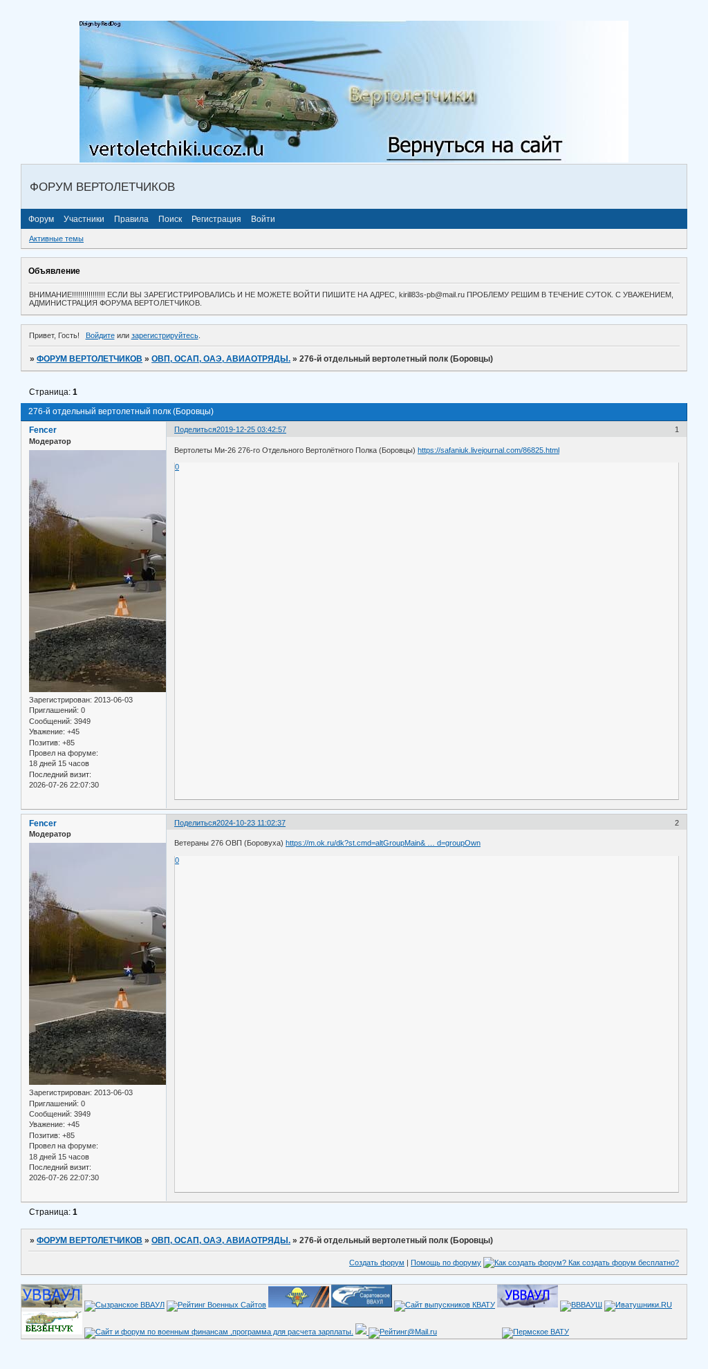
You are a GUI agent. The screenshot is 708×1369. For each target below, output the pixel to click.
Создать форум (376, 1262)
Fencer (43, 430)
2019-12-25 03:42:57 (251, 429)
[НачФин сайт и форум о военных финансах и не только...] (218, 1332)
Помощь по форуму (446, 1262)
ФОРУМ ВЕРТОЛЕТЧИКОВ (89, 359)
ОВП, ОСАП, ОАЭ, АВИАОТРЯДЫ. (220, 359)
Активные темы (56, 238)
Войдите (100, 335)
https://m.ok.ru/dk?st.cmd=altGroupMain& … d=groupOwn (383, 843)
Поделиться (195, 429)
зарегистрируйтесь (164, 335)
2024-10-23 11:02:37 (251, 823)
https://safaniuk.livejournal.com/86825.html (488, 450)
